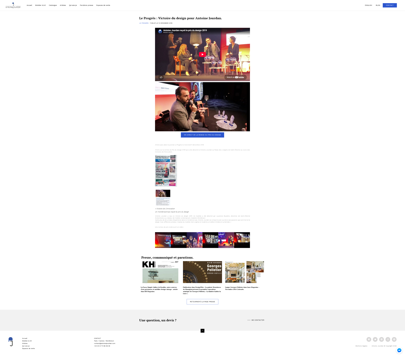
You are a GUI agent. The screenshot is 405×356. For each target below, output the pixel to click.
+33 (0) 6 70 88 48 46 (102, 346)
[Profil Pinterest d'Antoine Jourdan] (394, 339)
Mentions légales (361, 346)
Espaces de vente (28, 348)
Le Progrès (143, 23)
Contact (390, 5)
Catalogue (53, 5)
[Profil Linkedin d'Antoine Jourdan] (381, 339)
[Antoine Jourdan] (13, 5)
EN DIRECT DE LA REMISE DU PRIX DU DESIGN (202, 135)
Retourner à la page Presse (202, 302)
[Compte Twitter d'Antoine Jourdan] (375, 339)
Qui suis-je (73, 5)
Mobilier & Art (40, 5)
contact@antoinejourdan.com (104, 343)
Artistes (25, 343)
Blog (378, 5)
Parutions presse (86, 5)
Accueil (29, 5)
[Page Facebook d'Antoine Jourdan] (369, 339)
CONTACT (97, 338)
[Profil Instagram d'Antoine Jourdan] (387, 339)
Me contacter (258, 320)
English (368, 5)
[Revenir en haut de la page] (202, 331)
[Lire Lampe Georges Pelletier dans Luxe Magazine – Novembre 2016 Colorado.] (244, 272)
